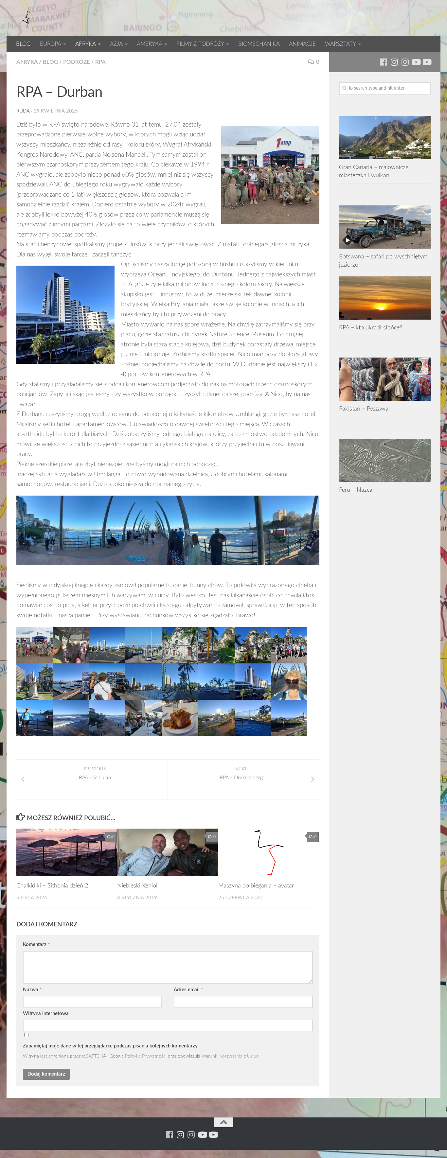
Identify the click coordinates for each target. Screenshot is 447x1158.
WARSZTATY (340, 44)
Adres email (188, 989)
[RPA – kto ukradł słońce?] (385, 298)
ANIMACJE (302, 44)
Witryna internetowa (46, 1013)
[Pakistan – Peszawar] (385, 379)
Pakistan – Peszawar (364, 409)
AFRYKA (85, 44)
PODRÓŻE (76, 62)
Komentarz (36, 944)
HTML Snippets (200, 1154)
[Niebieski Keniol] (167, 852)
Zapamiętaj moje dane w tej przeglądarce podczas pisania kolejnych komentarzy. (111, 1046)
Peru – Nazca (355, 490)
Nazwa (32, 989)
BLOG (23, 44)
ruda (23, 111)
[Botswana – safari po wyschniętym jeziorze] (385, 227)
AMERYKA (149, 44)
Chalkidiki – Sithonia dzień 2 (52, 886)
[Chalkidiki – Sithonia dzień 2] (66, 852)
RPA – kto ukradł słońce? (370, 327)
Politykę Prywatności (146, 1056)
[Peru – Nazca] (385, 460)
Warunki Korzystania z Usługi (230, 1056)
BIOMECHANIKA (259, 44)
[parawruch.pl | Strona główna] (26, 18)
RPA (100, 62)
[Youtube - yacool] (426, 62)
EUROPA (50, 44)
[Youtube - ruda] (416, 62)
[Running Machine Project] (405, 62)
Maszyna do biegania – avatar (256, 886)
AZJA (116, 44)
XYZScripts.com (247, 1154)
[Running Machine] (383, 62)
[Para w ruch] (394, 62)
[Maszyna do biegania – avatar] (268, 852)
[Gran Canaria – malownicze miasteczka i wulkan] (385, 137)
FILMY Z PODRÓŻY (200, 44)
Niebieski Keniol (137, 886)
